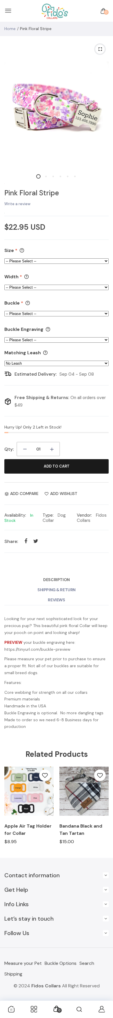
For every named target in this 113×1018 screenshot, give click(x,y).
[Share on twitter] (35, 541)
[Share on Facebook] (25, 541)
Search (86, 963)
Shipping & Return (56, 589)
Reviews (56, 599)
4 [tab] (60, 176)
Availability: (15, 515)
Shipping (13, 974)
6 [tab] (74, 176)
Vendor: (84, 515)
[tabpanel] (56, 103)
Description (56, 579)
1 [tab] (38, 176)
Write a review (17, 203)
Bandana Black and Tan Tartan (80, 829)
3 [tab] (52, 176)
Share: (11, 541)
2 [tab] (45, 176)
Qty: (9, 449)
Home (10, 28)
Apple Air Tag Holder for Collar (28, 829)
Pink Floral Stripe (31, 192)
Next (102, 809)
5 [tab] (67, 176)
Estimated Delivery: (35, 374)
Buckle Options (60, 963)
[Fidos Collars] (55, 11)
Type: (48, 515)
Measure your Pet (23, 963)
